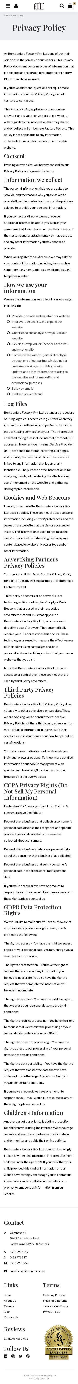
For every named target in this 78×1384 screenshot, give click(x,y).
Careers (9, 1306)
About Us (10, 1300)
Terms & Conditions (55, 1306)
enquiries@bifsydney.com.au (27, 1271)
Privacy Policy (51, 1311)
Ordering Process (54, 1295)
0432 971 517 (18, 1257)
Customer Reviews (16, 1338)
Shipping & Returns (55, 1300)
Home (7, 15)
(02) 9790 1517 (18, 1251)
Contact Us (11, 1317)
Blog (7, 1311)
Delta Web (44, 1378)
